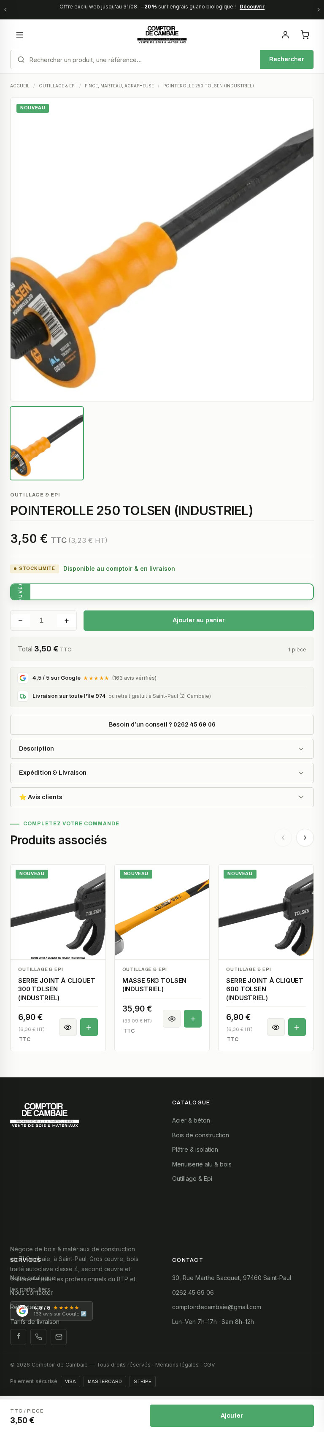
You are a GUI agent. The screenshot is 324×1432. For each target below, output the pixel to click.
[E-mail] (59, 1337)
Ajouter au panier (199, 620)
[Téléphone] (38, 1337)
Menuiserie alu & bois (202, 1164)
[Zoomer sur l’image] (162, 249)
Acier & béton (191, 1120)
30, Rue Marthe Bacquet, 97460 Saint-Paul (231, 1277)
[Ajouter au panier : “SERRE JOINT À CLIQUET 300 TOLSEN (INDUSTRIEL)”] (89, 1027)
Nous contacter (31, 1292)
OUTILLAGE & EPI (57, 85)
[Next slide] (305, 837)
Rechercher (286, 59)
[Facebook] (18, 1337)
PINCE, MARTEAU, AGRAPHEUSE (119, 85)
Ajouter (232, 1415)
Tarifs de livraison (34, 1321)
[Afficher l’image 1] (47, 443)
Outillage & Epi (192, 1178)
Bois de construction (200, 1135)
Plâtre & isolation (195, 1149)
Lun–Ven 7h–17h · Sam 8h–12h (213, 1321)
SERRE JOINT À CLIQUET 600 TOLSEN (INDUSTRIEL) (264, 989)
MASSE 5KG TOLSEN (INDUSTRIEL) (154, 984)
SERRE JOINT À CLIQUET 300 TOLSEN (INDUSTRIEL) (56, 989)
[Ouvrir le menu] (19, 34)
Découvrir (252, 6)
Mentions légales (177, 1364)
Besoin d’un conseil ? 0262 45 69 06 (162, 724)
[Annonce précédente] (5, 9)
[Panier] (304, 34)
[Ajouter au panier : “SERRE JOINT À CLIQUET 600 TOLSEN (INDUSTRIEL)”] (297, 1027)
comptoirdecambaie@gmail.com (216, 1306)
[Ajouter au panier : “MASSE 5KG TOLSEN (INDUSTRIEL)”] (193, 1019)
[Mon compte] (285, 34)
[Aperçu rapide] (68, 1027)
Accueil (20, 85)
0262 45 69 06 (193, 1292)
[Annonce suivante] (318, 9)
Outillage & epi (35, 494)
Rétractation (26, 1306)
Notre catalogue (32, 1277)
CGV (209, 1364)
